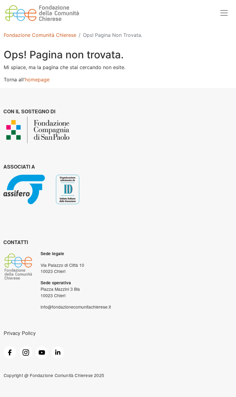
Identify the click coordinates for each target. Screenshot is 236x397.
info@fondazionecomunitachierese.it (76, 307)
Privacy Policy (20, 333)
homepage (37, 79)
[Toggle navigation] (224, 13)
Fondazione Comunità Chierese (40, 35)
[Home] (42, 7)
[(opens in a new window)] (10, 352)
